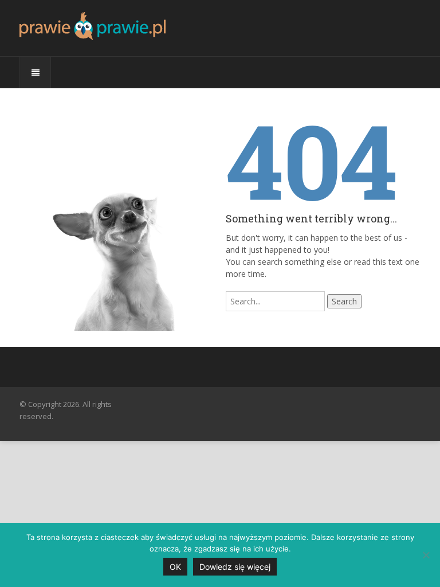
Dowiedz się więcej (234, 567)
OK (175, 567)
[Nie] (425, 555)
